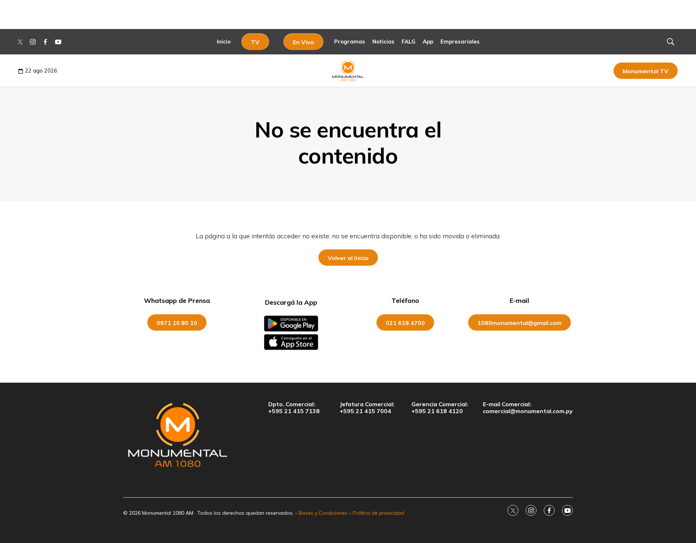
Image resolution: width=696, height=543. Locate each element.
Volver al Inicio (348, 258)
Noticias (383, 41)
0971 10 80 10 (177, 322)
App (428, 41)
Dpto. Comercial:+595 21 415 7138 (294, 408)
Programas (349, 41)
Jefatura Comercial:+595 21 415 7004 (367, 408)
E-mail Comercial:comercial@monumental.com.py (528, 408)
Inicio (224, 41)
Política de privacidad (378, 513)
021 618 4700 (405, 322)
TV (255, 42)
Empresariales (460, 41)
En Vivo (303, 42)
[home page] (177, 434)
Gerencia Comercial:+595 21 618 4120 (439, 408)
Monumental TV (645, 71)
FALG (408, 41)
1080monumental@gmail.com (519, 322)
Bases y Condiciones (323, 513)
